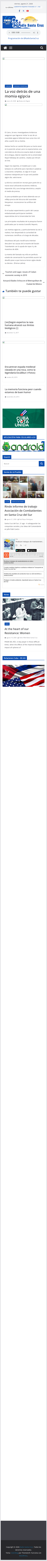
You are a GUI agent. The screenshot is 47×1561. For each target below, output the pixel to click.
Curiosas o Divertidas (20, 86)
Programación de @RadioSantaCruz (23, 38)
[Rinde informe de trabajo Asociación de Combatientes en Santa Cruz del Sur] (23, 487)
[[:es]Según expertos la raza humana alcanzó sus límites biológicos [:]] (23, 298)
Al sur (7, 501)
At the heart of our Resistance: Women (17, 631)
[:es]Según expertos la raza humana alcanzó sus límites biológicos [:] (19, 325)
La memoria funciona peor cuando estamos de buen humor (23, 391)
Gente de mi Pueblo (18, 501)
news (7, 624)
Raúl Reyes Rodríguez (26, 519)
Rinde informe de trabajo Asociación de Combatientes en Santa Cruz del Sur (23, 511)
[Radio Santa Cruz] (5, 48)
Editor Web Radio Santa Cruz (28, 638)
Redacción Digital (24, 101)
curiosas (8, 86)
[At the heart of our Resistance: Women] (23, 609)
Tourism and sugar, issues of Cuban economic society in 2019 (20, 273)
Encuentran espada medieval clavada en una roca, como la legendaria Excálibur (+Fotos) (20, 369)
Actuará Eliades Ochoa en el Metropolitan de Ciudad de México (22, 282)
